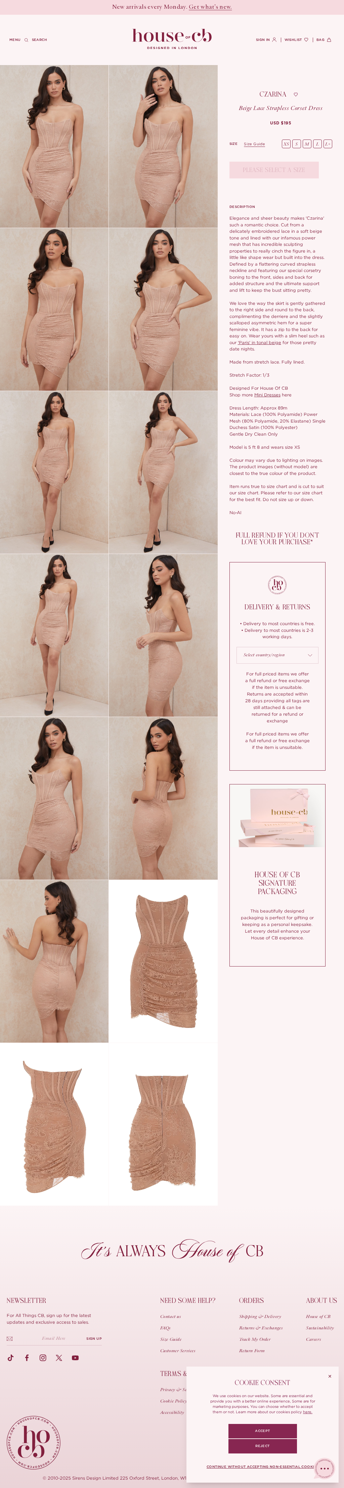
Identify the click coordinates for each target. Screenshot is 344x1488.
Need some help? (188, 1301)
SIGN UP (94, 1338)
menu (15, 40)
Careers (313, 1339)
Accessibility (172, 1413)
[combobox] (277, 655)
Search (39, 40)
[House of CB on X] (59, 1358)
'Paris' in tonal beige (259, 342)
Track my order (255, 1339)
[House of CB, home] (172, 39)
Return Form (252, 1351)
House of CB (318, 1317)
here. (307, 1412)
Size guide (254, 144)
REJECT (262, 1446)
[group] (280, 123)
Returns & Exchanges (261, 1328)
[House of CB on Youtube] (75, 1358)
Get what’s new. (210, 7)
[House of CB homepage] (33, 1443)
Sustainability (320, 1328)
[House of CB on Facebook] (27, 1358)
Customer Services (178, 1351)
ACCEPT (262, 1431)
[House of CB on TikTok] (11, 1358)
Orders (251, 1301)
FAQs (165, 1328)
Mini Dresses (267, 394)
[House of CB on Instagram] (43, 1358)
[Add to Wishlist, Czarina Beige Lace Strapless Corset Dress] (296, 95)
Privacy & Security (179, 1390)
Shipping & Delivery (260, 1317)
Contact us (170, 1317)
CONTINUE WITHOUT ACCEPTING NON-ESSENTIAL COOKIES (262, 1467)
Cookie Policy (173, 1401)
